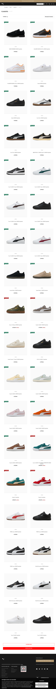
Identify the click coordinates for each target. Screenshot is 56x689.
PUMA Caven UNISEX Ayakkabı (15, 531)
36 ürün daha (29, 644)
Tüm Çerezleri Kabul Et (42, 686)
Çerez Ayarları (41, 680)
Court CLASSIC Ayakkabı (15, 635)
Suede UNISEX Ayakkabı (42, 83)
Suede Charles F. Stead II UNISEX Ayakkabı (15, 359)
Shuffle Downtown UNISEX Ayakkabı (41, 566)
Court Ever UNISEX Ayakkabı (15, 152)
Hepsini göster (28, 648)
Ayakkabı (15, 7)
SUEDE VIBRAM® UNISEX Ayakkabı (15, 49)
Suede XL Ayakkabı (15, 497)
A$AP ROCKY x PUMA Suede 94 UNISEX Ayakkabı (42, 152)
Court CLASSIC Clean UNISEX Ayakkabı (15, 221)
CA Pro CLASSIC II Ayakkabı (42, 359)
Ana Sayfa (6, 7)
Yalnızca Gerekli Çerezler (42, 683)
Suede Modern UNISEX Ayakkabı (15, 290)
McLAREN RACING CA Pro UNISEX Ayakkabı (42, 49)
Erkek (11, 7)
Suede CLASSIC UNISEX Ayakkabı (15, 428)
